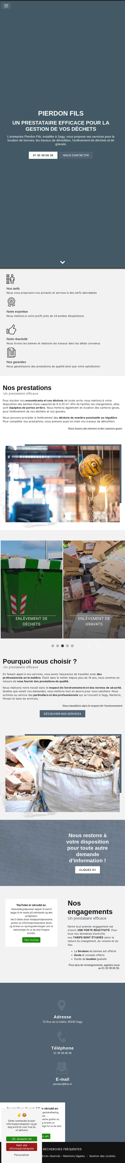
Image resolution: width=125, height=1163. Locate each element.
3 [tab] (62, 646)
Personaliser (21, 1154)
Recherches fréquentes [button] (62, 1149)
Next (97, 645)
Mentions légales (74, 1156)
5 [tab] (72, 646)
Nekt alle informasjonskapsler (21, 1147)
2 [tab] (57, 646)
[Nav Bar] (6, 5)
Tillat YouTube (31, 940)
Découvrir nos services (62, 713)
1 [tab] (52, 646)
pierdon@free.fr (62, 1084)
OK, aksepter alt (22, 1138)
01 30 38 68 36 (43, 155)
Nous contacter (76, 155)
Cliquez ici (87, 869)
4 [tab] (67, 646)
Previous (90, 645)
